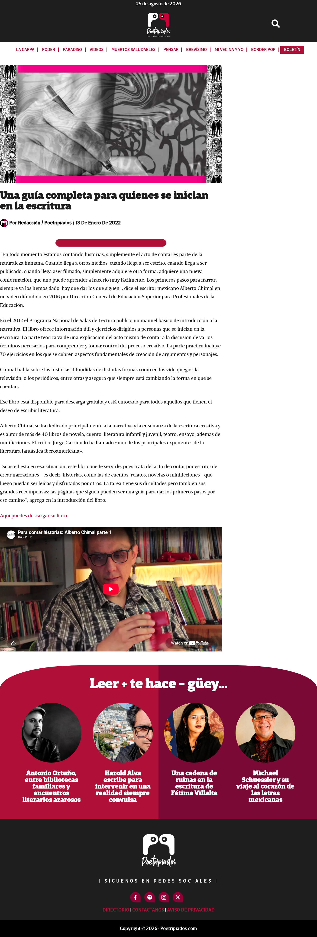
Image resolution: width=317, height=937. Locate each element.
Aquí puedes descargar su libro (33, 516)
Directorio (116, 910)
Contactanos (148, 910)
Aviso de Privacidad (191, 910)
